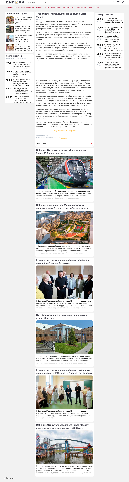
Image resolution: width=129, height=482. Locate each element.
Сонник (97, 7)
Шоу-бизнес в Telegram (64, 130)
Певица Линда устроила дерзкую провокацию (68, 7)
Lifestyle (45, 2)
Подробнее (41, 143)
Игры (90, 7)
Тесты (46, 7)
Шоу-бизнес (33, 2)
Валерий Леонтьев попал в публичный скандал (24, 7)
